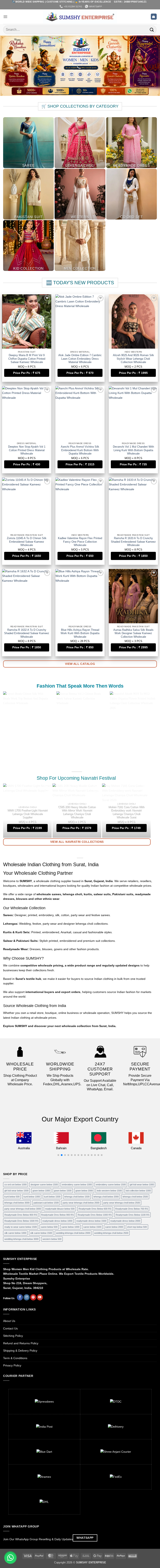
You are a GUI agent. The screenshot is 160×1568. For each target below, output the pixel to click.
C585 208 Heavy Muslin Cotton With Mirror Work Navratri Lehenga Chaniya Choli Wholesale (77, 812)
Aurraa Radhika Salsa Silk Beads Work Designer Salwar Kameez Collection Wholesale (133, 633)
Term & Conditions (15, 1358)
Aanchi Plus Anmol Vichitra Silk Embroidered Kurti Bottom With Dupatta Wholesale (80, 450)
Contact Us (10, 1328)
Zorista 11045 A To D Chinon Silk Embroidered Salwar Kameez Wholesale (26, 542)
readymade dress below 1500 (91, 1221)
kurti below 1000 (32, 1196)
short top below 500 (137, 1227)
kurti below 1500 (52, 1196)
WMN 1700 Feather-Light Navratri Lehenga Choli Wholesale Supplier (27, 814)
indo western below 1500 (109, 1190)
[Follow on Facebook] (20, 1297)
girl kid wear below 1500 (16, 1190)
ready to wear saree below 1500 (20, 1227)
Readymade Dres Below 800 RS (20, 1215)
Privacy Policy (12, 1365)
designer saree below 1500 (44, 1184)
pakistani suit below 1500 (46, 1202)
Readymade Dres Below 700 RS (131, 1208)
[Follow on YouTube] (40, 1297)
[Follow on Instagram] (27, 1297)
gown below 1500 (62, 1190)
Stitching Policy (13, 1335)
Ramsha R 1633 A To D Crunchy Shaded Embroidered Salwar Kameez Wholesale (133, 542)
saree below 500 (49, 1227)
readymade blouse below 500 (60, 1208)
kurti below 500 (12, 1196)
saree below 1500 (92, 1227)
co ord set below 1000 (15, 1184)
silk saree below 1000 (15, 1233)
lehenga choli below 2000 (106, 1196)
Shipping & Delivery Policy (20, 1350)
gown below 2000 (84, 1190)
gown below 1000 (41, 1190)
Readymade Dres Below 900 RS (57, 1215)
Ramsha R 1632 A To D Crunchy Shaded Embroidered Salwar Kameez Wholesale (26, 633)
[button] (5, 17)
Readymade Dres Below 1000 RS (95, 1215)
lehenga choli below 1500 (77, 1196)
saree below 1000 (70, 1227)
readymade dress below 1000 (57, 1221)
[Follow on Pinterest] (33, 1297)
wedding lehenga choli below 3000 (21, 1239)
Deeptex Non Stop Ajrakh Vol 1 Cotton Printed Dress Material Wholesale (26, 450)
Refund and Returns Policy (20, 1343)
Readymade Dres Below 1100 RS (132, 1215)
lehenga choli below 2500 (135, 1196)
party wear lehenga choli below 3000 (22, 1208)
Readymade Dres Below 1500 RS (21, 1221)
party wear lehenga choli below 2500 (121, 1202)
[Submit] (152, 30)
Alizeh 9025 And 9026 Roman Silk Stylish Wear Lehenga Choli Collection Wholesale (133, 359)
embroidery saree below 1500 (111, 1184)
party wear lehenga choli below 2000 (81, 1202)
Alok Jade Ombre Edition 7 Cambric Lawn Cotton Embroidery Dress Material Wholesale (80, 359)
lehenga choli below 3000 (17, 1202)
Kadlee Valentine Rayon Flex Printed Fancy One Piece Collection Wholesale (80, 542)
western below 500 (51, 1239)
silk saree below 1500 (41, 1233)
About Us (9, 1321)
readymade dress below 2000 (125, 1221)
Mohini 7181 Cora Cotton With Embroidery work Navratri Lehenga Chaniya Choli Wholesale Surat (126, 812)
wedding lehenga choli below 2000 (73, 1233)
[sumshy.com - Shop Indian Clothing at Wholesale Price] (80, 17)
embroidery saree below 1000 (77, 1184)
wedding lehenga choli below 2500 (111, 1233)
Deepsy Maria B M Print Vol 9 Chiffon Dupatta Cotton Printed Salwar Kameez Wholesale (26, 359)
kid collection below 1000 (138, 1190)
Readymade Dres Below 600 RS (95, 1208)
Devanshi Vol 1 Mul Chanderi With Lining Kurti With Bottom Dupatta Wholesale (133, 450)
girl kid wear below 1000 (142, 1184)
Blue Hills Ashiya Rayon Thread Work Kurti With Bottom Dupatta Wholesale (80, 633)
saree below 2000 (114, 1227)
